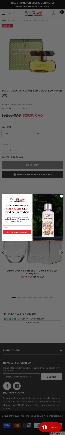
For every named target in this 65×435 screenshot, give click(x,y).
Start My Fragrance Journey (17, 232)
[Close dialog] (61, 196)
